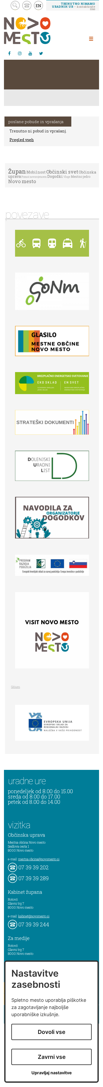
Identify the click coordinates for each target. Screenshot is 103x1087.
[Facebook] (9, 53)
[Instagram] (20, 53)
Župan (17, 171)
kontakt (26, 5)
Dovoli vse (51, 1032)
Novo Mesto (39, 30)
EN (38, 5)
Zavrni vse (51, 1057)
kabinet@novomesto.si (33, 916)
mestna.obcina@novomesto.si (38, 859)
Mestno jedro (80, 176)
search (15, 5)
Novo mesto (22, 181)
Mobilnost (36, 172)
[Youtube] (30, 53)
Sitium (15, 687)
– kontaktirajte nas (73, 6)
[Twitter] (41, 53)
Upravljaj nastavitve (51, 1072)
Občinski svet (62, 172)
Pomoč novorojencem (34, 177)
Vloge (66, 177)
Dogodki (55, 176)
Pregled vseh (22, 139)
